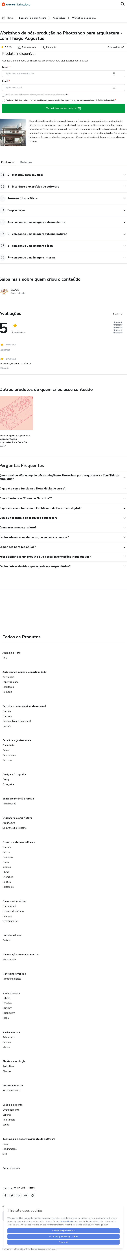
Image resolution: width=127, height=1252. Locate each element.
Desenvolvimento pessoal (16, 721)
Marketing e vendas (14, 974)
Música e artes (11, 1032)
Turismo (6, 940)
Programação (9, 1149)
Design (6, 779)
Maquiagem (8, 1013)
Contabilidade (9, 906)
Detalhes (26, 162)
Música (6, 1047)
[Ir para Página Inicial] (17, 4)
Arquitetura (8, 823)
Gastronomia (9, 755)
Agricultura (8, 1066)
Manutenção (9, 959)
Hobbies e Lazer (12, 935)
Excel (5, 1144)
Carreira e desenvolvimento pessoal (24, 706)
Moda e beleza (11, 993)
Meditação (8, 687)
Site (4, 1154)
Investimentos (10, 921)
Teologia (7, 692)
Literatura (7, 877)
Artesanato (8, 1037)
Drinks (5, 750)
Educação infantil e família (18, 798)
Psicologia (8, 887)
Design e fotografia (14, 774)
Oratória (6, 726)
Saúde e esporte (12, 1105)
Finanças (7, 916)
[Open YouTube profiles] (25, 1195)
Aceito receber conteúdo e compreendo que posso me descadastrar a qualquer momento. (37, 94)
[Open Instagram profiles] (32, 1195)
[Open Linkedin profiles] (19, 1195)
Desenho (7, 1042)
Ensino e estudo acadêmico (18, 842)
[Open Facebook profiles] (5, 1195)
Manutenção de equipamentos (20, 954)
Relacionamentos (13, 1085)
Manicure (7, 1008)
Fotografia (8, 784)
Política (6, 882)
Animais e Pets (11, 652)
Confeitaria (8, 745)
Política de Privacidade (106, 100)
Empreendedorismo (13, 911)
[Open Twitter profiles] (12, 1195)
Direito (6, 852)
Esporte (6, 1114)
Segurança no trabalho (14, 828)
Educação (7, 857)
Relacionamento (11, 1090)
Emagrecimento (11, 1110)
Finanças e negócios (14, 901)
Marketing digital (11, 978)
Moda (5, 1018)
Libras (5, 872)
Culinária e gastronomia (16, 740)
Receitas (7, 760)
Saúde (5, 1124)
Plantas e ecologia (13, 1061)
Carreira (6, 711)
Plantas (6, 1071)
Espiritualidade (10, 682)
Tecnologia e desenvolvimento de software (28, 1139)
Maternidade (9, 803)
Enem (5, 862)
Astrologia (8, 677)
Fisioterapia (8, 1119)
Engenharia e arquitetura (17, 818)
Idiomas (6, 867)
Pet (4, 657)
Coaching (7, 716)
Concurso (7, 847)
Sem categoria (11, 1168)
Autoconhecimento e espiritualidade (24, 672)
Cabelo (6, 998)
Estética (7, 1003)
